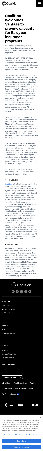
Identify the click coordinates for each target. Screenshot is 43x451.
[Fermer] (40, 417)
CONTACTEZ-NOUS (8, 364)
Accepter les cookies (21, 447)
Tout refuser (21, 441)
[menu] (39, 3)
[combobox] (13, 377)
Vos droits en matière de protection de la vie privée (21, 435)
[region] (21, 432)
